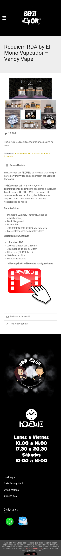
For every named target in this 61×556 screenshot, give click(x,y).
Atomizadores (20, 153)
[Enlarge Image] (30, 103)
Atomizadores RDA (36, 153)
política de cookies (34, 549)
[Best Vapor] (31, 17)
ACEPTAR (31, 554)
